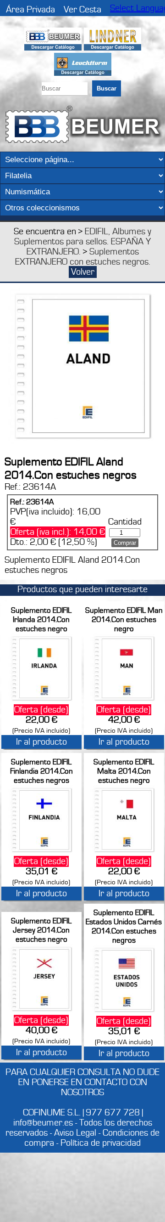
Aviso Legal (75, 1133)
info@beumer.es (43, 1123)
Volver (82, 272)
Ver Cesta (82, 10)
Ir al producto (41, 742)
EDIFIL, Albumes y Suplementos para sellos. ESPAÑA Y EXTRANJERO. (82, 241)
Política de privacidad (100, 1143)
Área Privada (30, 10)
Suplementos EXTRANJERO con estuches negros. (82, 257)
